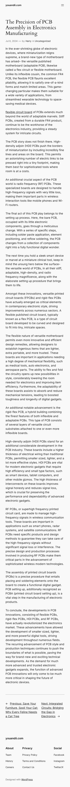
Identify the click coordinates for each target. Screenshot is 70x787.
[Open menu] (62, 5)
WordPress (27, 779)
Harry (28, 41)
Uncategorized (43, 41)
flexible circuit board (19, 112)
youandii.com (13, 5)
